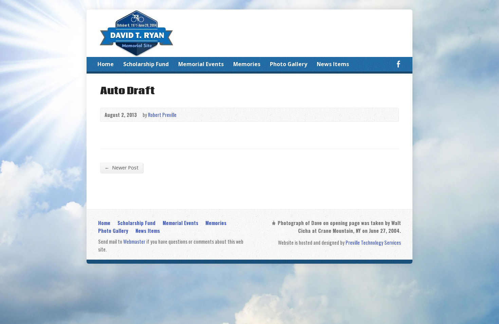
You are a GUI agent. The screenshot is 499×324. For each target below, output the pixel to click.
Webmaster (134, 241)
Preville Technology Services (373, 242)
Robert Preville (162, 114)
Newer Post (121, 167)
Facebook (398, 64)
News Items (333, 64)
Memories (246, 64)
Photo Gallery (288, 64)
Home (105, 64)
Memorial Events (201, 64)
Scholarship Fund (146, 64)
